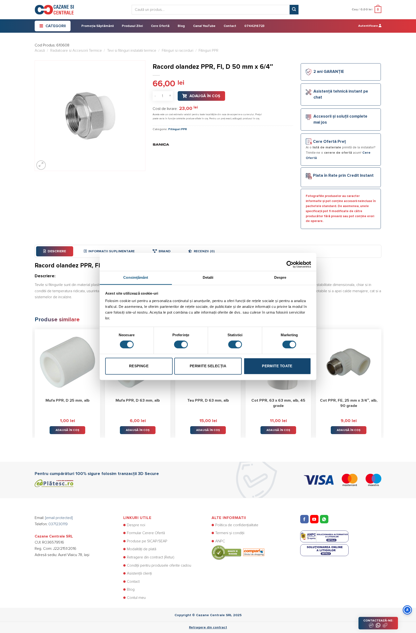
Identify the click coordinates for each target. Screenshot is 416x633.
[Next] (381, 380)
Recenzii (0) (204, 251)
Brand (164, 251)
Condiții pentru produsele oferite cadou (159, 565)
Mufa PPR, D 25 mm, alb (68, 400)
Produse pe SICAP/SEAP (147, 541)
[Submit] (294, 9)
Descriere (57, 251)
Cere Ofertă (160, 26)
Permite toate (277, 366)
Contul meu (136, 598)
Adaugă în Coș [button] (67, 430)
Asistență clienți (139, 573)
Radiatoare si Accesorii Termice (76, 50)
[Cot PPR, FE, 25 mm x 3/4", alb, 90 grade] (348, 362)
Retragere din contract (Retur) (150, 557)
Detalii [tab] (208, 277)
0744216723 (254, 26)
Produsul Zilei (132, 26)
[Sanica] (161, 144)
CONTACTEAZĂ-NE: (378, 620)
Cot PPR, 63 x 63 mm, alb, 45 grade (278, 403)
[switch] (181, 344)
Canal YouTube (204, 26)
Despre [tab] (280, 277)
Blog (181, 26)
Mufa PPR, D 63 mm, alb (138, 400)
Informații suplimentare (111, 251)
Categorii (56, 26)
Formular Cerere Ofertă (146, 533)
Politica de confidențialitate (236, 525)
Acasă (40, 50)
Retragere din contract (208, 627)
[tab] (54, 251)
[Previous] (35, 380)
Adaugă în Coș (205, 96)
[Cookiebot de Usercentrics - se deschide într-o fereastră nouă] (290, 262)
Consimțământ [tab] (135, 277)
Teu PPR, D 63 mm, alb (208, 400)
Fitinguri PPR (208, 50)
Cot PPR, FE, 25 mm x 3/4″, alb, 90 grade (348, 403)
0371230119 (58, 524)
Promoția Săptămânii (97, 26)
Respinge (139, 366)
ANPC (220, 541)
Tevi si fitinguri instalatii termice (131, 50)
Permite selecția (208, 366)
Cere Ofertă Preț (329, 142)
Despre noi (136, 525)
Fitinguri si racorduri (177, 50)
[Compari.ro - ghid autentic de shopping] (238, 552)
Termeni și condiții (229, 533)
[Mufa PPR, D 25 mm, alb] (67, 362)
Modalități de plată (141, 549)
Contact (230, 26)
